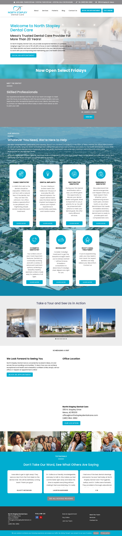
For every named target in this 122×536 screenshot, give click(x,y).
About (36, 11)
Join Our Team (67, 521)
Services (45, 11)
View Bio (89, 117)
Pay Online (65, 517)
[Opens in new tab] (37, 517)
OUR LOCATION (71, 423)
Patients (55, 11)
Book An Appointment (69, 514)
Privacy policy (105, 533)
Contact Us (73, 11)
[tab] (55, 338)
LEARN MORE (21, 223)
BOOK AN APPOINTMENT (91, 10)
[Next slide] (113, 323)
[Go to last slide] (8, 323)
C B (96, 490)
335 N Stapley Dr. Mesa (106, 2)
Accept (96, 533)
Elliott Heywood (24, 490)
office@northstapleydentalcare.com (80, 415)
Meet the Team (95, 515)
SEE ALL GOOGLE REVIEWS (61, 498)
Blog (63, 11)
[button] (61, 323)
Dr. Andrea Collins (89, 112)
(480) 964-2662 (86, 2)
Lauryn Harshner (60, 490)
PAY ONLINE (108, 10)
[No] (120, 533)
